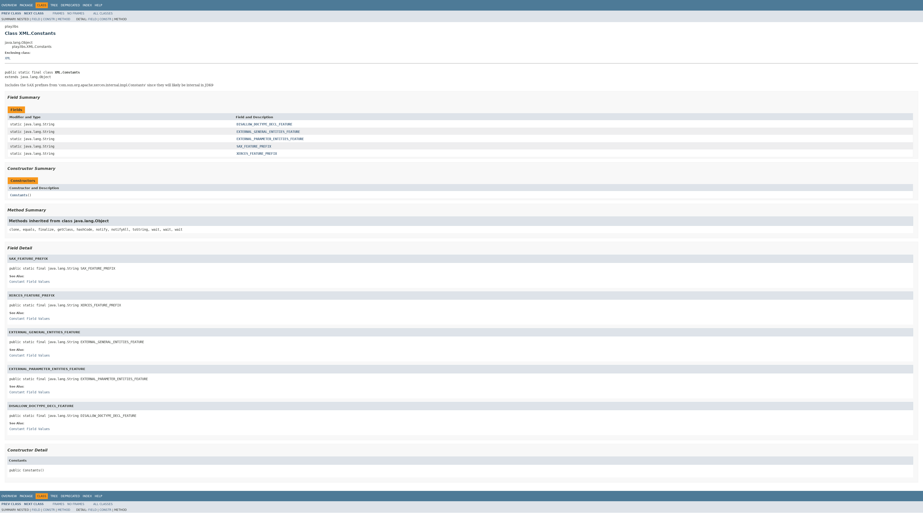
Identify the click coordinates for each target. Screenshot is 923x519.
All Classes (103, 13)
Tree (54, 5)
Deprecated (70, 5)
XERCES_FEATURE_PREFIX (257, 153)
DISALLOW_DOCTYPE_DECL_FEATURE (264, 124)
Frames (58, 13)
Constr (49, 19)
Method (64, 19)
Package (26, 5)
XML (8, 58)
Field (36, 19)
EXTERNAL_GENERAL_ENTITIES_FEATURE (268, 132)
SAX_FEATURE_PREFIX (254, 146)
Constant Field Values (29, 282)
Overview (9, 5)
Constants (18, 195)
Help (98, 5)
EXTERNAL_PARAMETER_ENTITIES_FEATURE (270, 139)
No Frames (75, 13)
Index (87, 5)
